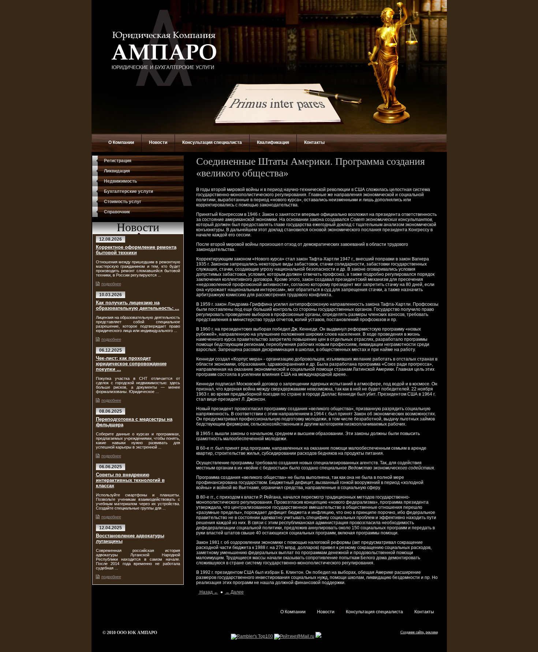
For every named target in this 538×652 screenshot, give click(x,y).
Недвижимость (120, 181)
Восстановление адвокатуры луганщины (130, 538)
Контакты (314, 142)
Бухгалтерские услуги (128, 191)
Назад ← (208, 592)
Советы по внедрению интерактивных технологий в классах (130, 480)
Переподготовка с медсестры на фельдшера (134, 421)
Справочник (117, 211)
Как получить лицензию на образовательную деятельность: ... (137, 305)
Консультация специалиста (212, 142)
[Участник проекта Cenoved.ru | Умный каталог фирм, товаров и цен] (318, 636)
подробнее (111, 284)
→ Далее (234, 592)
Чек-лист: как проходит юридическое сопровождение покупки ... (131, 363)
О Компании (121, 142)
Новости (158, 142)
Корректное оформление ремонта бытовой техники (136, 249)
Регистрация (117, 160)
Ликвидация (117, 171)
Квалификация (273, 142)
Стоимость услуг (122, 201)
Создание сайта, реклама (419, 632)
